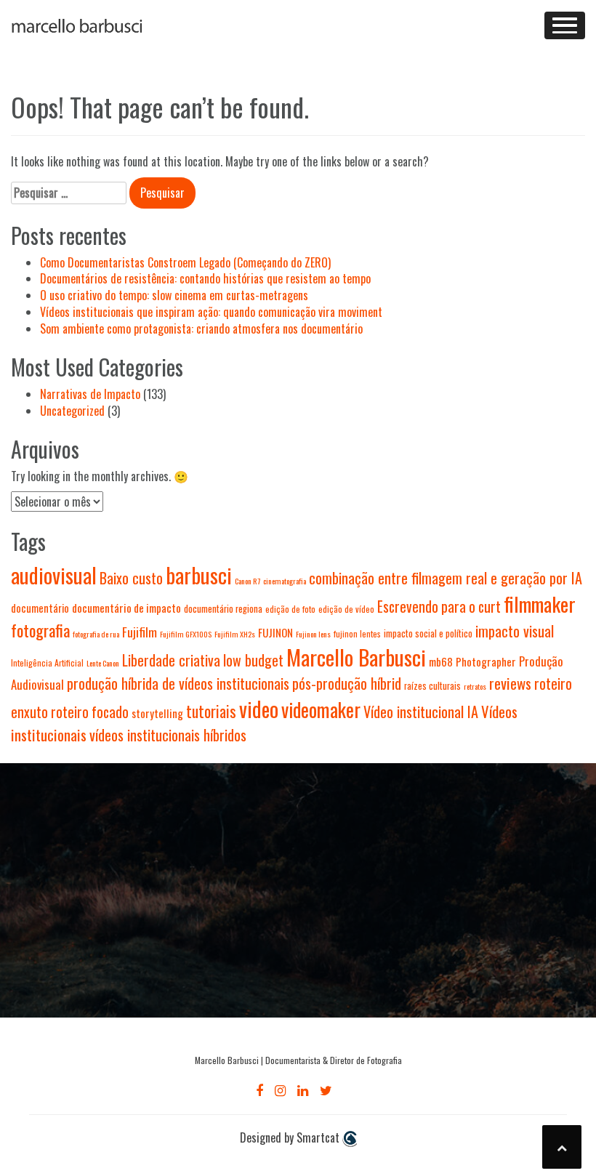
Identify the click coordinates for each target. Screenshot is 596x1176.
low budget (253, 660)
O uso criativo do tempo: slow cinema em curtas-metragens (174, 295)
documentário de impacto (126, 608)
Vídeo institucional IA (420, 711)
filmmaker (540, 604)
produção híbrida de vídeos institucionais (178, 683)
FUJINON (275, 632)
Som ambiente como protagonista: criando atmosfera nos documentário (201, 328)
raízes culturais (432, 686)
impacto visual (514, 631)
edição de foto (290, 609)
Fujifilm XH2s (234, 634)
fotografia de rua (96, 634)
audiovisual (54, 575)
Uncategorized (72, 410)
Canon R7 (247, 581)
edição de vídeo (346, 609)
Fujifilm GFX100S (186, 634)
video (258, 708)
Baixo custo (131, 578)
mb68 (441, 661)
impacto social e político (428, 633)
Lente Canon (102, 663)
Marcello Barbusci (356, 656)
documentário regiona (223, 609)
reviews (510, 683)
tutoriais (211, 711)
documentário (40, 608)
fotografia (40, 630)
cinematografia (284, 581)
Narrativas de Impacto (90, 394)
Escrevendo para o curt (439, 606)
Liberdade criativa (171, 660)
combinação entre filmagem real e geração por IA (445, 578)
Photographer (486, 661)
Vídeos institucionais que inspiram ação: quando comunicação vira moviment (211, 312)
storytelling (157, 713)
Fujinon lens (313, 634)
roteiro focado (90, 711)
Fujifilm (139, 631)
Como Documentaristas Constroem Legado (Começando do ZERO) (185, 262)
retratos (475, 686)
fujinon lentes (357, 633)
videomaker (321, 709)
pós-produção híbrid (346, 683)
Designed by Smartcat (291, 1137)
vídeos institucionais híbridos (167, 735)
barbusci (199, 575)
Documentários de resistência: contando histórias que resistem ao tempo (205, 278)
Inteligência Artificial (47, 662)
